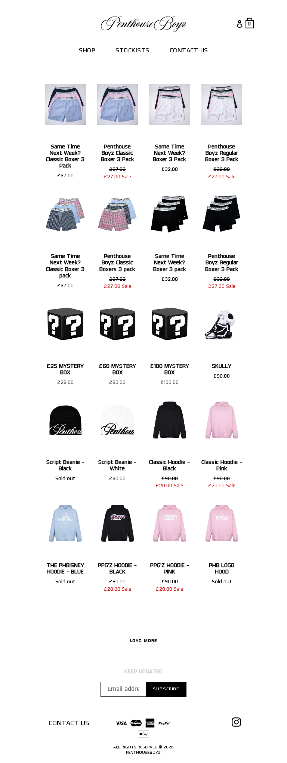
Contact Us (189, 51)
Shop (87, 51)
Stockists (132, 51)
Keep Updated (143, 672)
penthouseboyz (143, 753)
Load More (143, 641)
